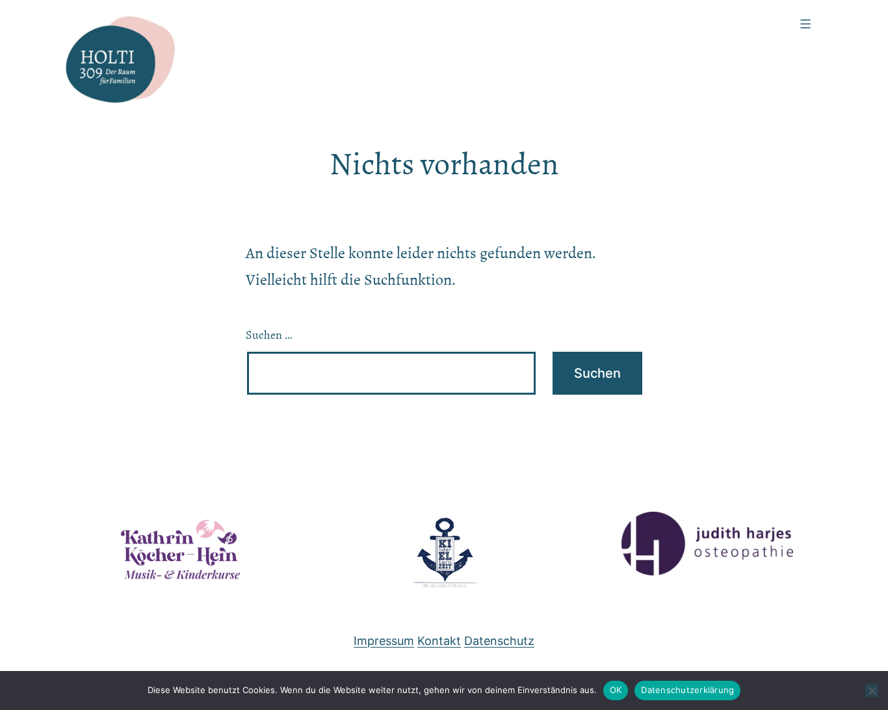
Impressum (384, 641)
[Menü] (804, 24)
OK (616, 690)
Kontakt (439, 641)
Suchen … (269, 335)
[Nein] (871, 690)
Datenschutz (499, 641)
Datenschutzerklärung (687, 690)
